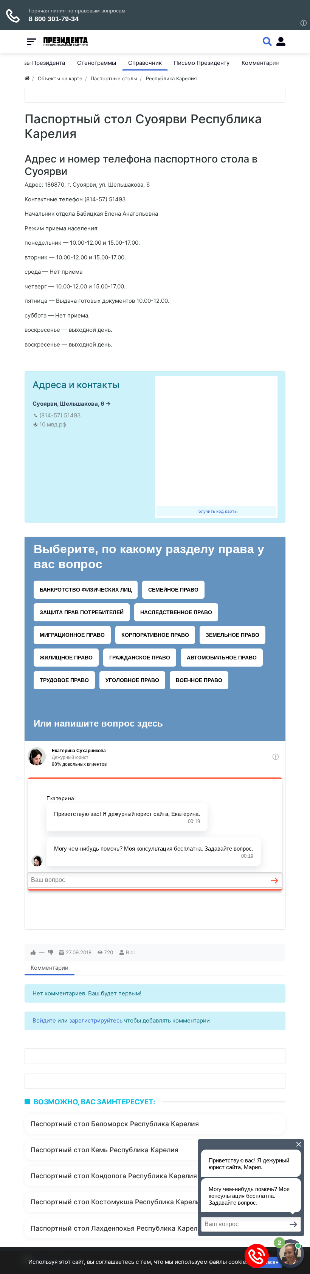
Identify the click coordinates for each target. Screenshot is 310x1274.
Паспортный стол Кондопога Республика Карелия (114, 1176)
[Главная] (27, 78)
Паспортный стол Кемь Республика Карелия (104, 1150)
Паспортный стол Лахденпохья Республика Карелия (118, 1228)
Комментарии (49, 967)
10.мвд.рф (52, 424)
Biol (130, 952)
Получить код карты (216, 511)
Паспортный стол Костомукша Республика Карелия (117, 1202)
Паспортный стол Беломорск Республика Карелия (115, 1124)
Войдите (44, 1020)
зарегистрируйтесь (95, 1020)
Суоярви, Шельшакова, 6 (68, 403)
